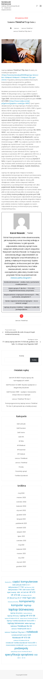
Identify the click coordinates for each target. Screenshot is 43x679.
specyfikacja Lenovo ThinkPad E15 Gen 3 (21, 651)
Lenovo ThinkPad (22, 321)
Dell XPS (21, 437)
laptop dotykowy (27, 613)
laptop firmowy (13, 616)
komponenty (27, 601)
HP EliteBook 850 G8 (26, 595)
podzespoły (21, 648)
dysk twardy (11, 592)
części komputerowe (25, 581)
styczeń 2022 (21, 510)
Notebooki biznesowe (6, 3)
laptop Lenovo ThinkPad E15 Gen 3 (29, 618)
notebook (32, 632)
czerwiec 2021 (21, 541)
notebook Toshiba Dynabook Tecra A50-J (21, 643)
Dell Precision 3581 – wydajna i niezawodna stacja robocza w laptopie (21, 393)
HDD (18, 592)
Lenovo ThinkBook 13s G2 (21, 626)
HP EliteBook (21, 445)
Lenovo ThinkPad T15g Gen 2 (15, 632)
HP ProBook (21, 454)
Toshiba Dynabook (21, 476)
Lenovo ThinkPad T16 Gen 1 (21, 399)
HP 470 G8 (15, 595)
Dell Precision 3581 (29, 587)
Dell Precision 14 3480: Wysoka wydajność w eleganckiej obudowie (21, 386)
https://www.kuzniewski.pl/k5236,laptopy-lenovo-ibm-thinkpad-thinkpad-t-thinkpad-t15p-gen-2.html (20, 77)
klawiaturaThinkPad (13, 602)
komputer (17, 605)
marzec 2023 (21, 498)
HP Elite (21, 441)
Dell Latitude (21, 424)
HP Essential (21, 450)
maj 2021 (21, 545)
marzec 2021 (21, 553)
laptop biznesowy (21, 609)
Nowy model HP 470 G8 (30, 645)
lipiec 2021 (21, 536)
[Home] (11, 28)
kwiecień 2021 (21, 549)
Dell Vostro (21, 432)
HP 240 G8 (24, 592)
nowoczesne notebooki (15, 645)
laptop (27, 605)
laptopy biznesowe (16, 623)
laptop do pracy (16, 613)
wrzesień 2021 (21, 528)
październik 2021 (21, 523)
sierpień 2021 (21, 532)
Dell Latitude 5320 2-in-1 (21, 585)
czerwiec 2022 (21, 502)
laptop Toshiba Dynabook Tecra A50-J (21, 621)
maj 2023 (21, 493)
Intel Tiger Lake (28, 598)
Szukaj (21, 356)
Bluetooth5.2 (8, 582)
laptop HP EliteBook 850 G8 (12, 618)
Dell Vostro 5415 (28, 590)
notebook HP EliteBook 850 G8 (21, 640)
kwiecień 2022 (21, 506)
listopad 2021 (21, 519)
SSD (36, 655)
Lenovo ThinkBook (21, 458)
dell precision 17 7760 (16, 587)
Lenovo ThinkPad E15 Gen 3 (21, 629)
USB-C (19, 658)
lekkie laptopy (30, 623)
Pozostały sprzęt (21, 471)
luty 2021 (21, 558)
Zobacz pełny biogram (21, 278)
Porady (21, 467)
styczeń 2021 (21, 562)
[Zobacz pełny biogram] (31, 277)
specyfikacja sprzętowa (19, 654)
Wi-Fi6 (23, 658)
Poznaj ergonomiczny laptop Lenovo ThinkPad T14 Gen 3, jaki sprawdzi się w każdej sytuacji (21, 404)
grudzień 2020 (21, 566)
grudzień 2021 (21, 515)
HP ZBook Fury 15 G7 (14, 598)
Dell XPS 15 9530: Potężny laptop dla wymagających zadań (21, 379)
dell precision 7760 (15, 590)
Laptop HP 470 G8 (27, 615)
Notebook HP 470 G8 (21, 637)
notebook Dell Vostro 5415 (21, 635)
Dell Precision (21, 428)
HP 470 (32, 592)
